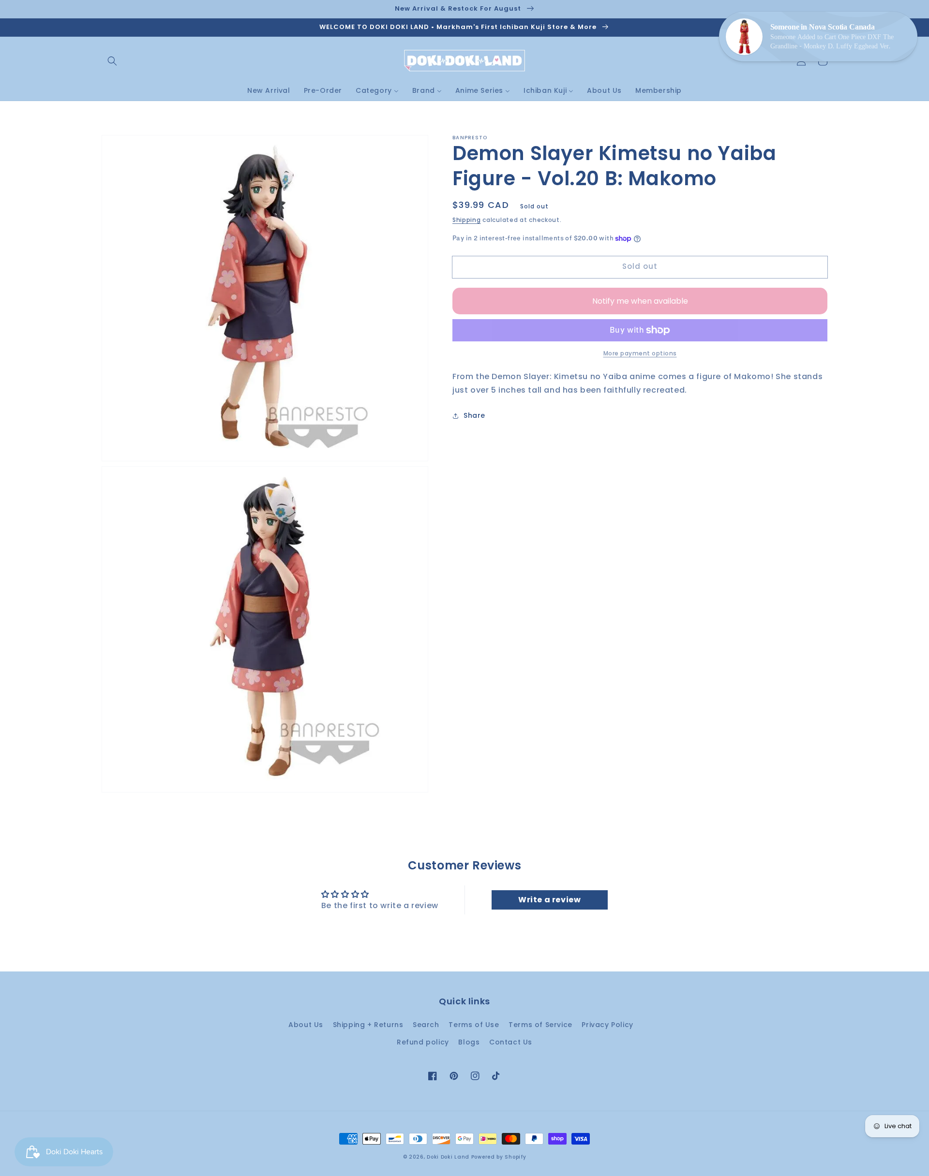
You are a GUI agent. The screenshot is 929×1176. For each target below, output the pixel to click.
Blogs (468, 1042)
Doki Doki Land (449, 1157)
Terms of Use (474, 1024)
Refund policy (423, 1042)
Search (426, 1024)
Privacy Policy (607, 1024)
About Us (305, 1024)
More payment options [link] (640, 353)
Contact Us (510, 1042)
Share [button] (474, 416)
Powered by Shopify (498, 1157)
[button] (112, 61)
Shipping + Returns (368, 1024)
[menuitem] (268, 90)
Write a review (549, 899)
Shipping (466, 220)
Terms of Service (540, 1024)
